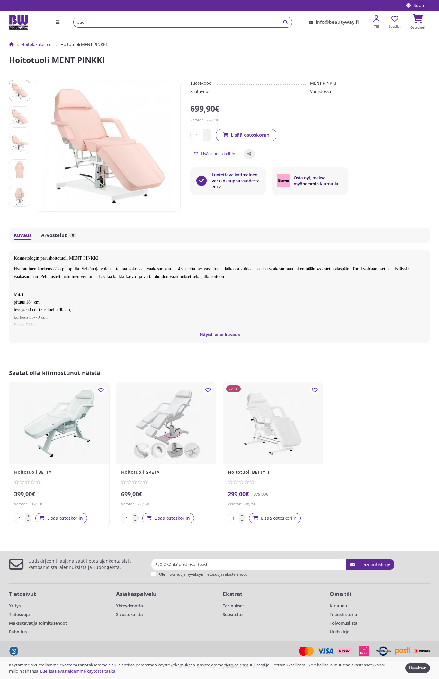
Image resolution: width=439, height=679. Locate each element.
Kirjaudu (338, 606)
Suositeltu (233, 614)
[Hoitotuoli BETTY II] (273, 424)
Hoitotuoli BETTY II (248, 472)
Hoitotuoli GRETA (140, 472)
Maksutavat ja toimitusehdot (38, 623)
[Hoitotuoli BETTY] (59, 424)
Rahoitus (18, 632)
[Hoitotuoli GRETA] (166, 424)
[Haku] (285, 22)
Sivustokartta (129, 614)
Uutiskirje (339, 632)
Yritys (15, 606)
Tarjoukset (233, 606)
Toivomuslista (344, 623)
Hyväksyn (417, 668)
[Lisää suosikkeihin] (101, 390)
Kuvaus (22, 235)
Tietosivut (22, 594)
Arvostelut (57, 235)
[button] (19, 81)
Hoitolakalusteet (37, 44)
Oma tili (340, 594)
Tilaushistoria (343, 614)
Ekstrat (232, 594)
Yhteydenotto (129, 606)
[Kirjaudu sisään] (376, 19)
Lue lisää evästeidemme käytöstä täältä (77, 671)
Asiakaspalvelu (136, 594)
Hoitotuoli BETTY (32, 472)
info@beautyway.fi (337, 22)
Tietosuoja (19, 614)
